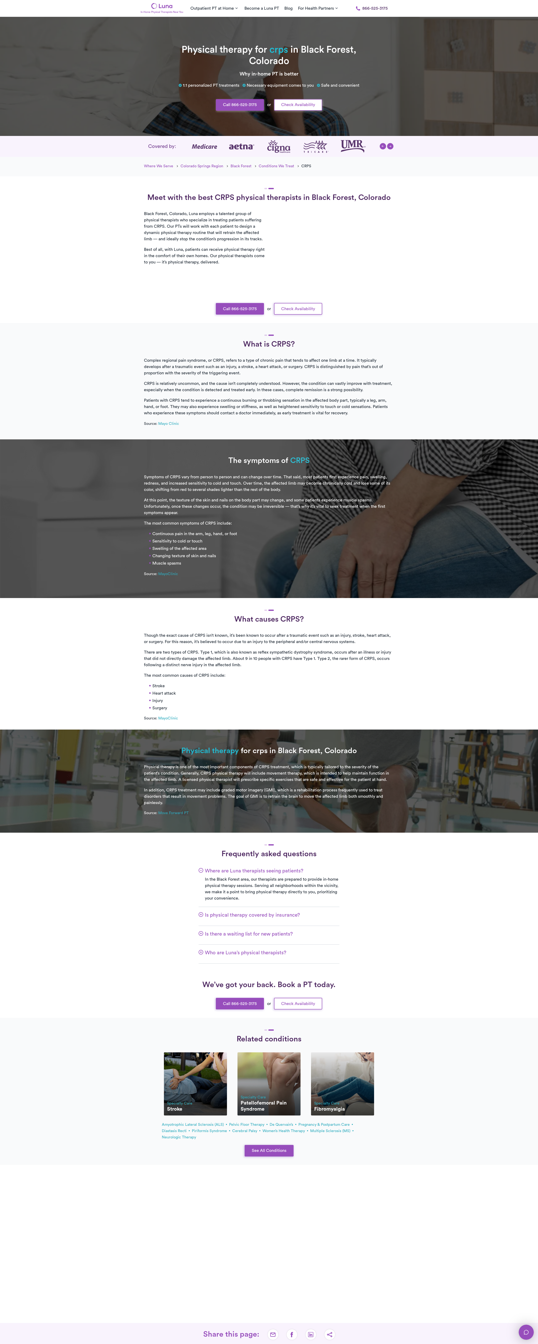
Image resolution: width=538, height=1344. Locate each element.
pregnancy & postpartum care (324, 1124)
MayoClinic (168, 574)
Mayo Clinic (168, 423)
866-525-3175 (375, 8)
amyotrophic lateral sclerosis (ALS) (193, 1124)
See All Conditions (269, 1151)
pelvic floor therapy (247, 1124)
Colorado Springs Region (202, 166)
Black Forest (241, 166)
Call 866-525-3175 (240, 105)
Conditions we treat (276, 166)
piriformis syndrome (210, 1131)
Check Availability (298, 105)
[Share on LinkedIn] (311, 1334)
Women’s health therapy (284, 1131)
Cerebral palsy (245, 1131)
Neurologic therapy (179, 1137)
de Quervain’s (282, 1124)
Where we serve (158, 166)
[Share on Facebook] (292, 1334)
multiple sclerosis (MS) (330, 1131)
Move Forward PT (173, 813)
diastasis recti (175, 1131)
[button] (383, 146)
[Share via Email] (273, 1334)
